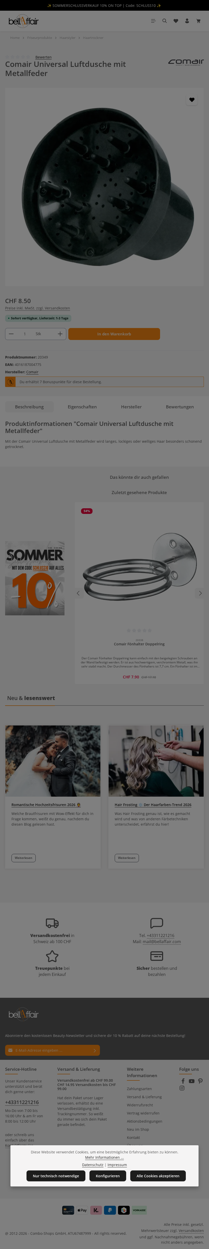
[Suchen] (165, 21)
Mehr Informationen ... (104, 1157)
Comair (32, 371)
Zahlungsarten (139, 1088)
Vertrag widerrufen (143, 1113)
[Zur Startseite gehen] (23, 21)
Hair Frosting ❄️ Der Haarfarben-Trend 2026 (153, 804)
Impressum (117, 1164)
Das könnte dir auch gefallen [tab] (139, 477)
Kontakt (133, 1137)
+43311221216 (160, 935)
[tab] (29, 406)
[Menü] (153, 21)
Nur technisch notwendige (56, 1175)
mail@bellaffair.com (162, 941)
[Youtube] (192, 1082)
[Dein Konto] (187, 21)
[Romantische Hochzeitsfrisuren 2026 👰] (52, 761)
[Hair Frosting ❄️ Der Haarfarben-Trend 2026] (156, 761)
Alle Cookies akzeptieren (158, 1175)
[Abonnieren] (95, 1050)
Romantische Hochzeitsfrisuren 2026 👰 (46, 804)
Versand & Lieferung (144, 1096)
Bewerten (43, 56)
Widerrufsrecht (140, 1105)
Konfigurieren (108, 1175)
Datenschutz (92, 1164)
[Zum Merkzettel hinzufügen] (192, 99)
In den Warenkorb (114, 334)
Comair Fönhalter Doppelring (139, 644)
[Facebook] (183, 1082)
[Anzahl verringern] (11, 334)
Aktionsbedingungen (144, 1121)
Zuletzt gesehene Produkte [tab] (139, 492)
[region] (104, 187)
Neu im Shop (138, 1129)
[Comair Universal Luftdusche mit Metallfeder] (104, 187)
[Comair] (186, 69)
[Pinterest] (200, 1082)
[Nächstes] (200, 593)
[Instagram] (182, 1089)
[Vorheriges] (78, 593)
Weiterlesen (23, 858)
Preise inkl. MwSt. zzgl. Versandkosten (37, 308)
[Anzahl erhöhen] (60, 334)
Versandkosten (191, 1230)
